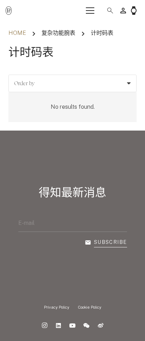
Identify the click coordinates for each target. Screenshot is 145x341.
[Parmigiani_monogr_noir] (9, 10)
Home (17, 33)
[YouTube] (72, 325)
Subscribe (110, 242)
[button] (107, 10)
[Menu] (90, 10)
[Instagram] (44, 325)
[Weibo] (101, 325)
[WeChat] (87, 325)
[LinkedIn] (58, 325)
